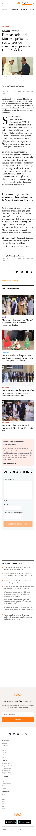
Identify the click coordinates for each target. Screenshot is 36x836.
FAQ (3, 781)
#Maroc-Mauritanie (10, 281)
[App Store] (11, 822)
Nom (6, 504)
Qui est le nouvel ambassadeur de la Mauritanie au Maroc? (17, 197)
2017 (3, 806)
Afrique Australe (6, 773)
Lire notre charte (9, 463)
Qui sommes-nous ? (7, 779)
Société (32, 9)
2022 (3, 794)
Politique (15, 9)
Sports (4, 757)
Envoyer (18, 719)
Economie (24, 9)
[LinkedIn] (22, 734)
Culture (4, 752)
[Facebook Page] (10, 734)
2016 (3, 808)
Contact (4, 786)
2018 (3, 804)
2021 (3, 797)
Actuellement (5, 9)
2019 (3, 801)
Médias (4, 755)
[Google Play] (24, 822)
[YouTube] (18, 734)
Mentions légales (6, 783)
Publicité (4, 788)
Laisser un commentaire (18, 524)
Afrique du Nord (6, 763)
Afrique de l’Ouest (7, 766)
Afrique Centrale (6, 768)
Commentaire (9, 480)
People (4, 750)
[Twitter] (14, 734)
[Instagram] (26, 734)
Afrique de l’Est (6, 770)
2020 (3, 799)
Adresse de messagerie (14, 513)
